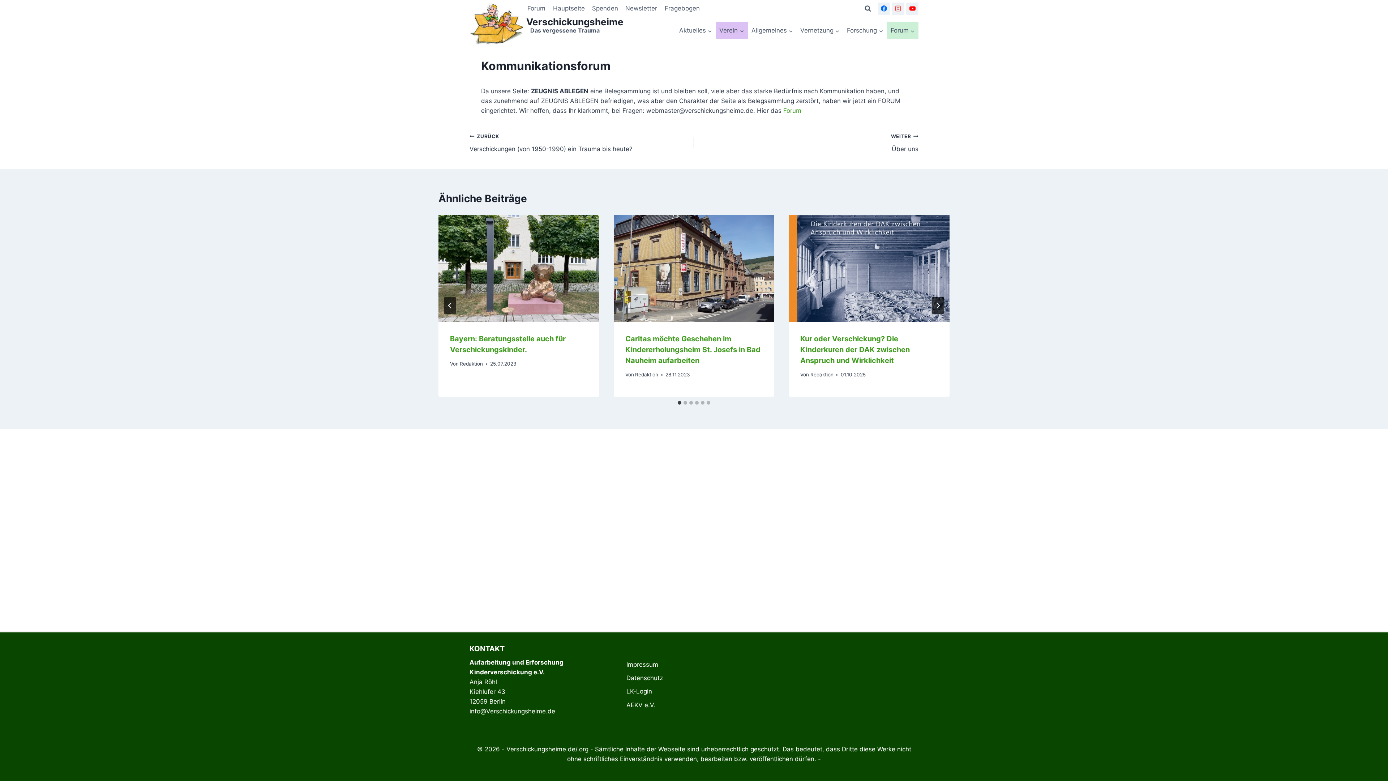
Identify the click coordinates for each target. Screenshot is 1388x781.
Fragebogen (682, 8)
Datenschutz (644, 678)
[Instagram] (898, 9)
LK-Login (639, 691)
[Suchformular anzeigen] (867, 8)
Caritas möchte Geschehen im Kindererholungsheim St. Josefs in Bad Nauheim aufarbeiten (693, 349)
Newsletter (641, 8)
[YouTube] (912, 9)
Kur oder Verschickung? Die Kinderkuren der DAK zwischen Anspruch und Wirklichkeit (855, 349)
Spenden (605, 8)
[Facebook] (884, 9)
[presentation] (518, 268)
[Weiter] (938, 305)
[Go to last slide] (450, 305)
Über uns (904, 143)
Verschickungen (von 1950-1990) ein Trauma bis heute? (551, 143)
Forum (536, 8)
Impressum (642, 664)
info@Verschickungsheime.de (512, 711)
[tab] (679, 403)
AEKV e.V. (640, 705)
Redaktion (471, 364)
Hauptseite (569, 8)
